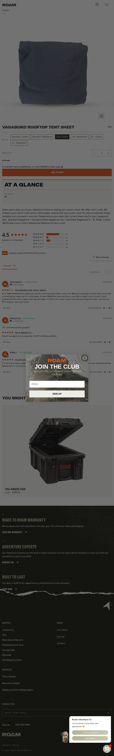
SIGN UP (57, 394)
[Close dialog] (84, 358)
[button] (107, 749)
